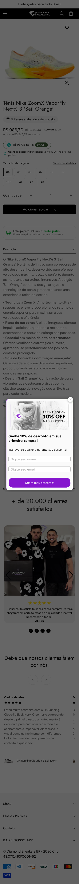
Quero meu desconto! (39, 482)
